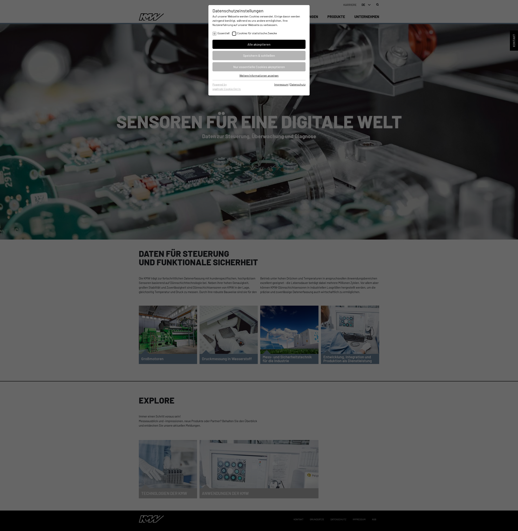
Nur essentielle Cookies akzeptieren (259, 67)
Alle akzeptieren (259, 44)
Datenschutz (298, 84)
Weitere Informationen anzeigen (259, 75)
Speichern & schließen (259, 55)
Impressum (281, 84)
